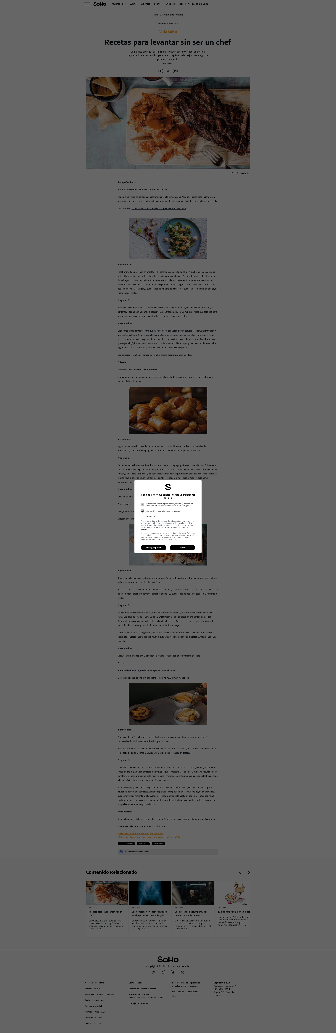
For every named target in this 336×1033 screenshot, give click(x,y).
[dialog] (168, 516)
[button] (168, 516)
